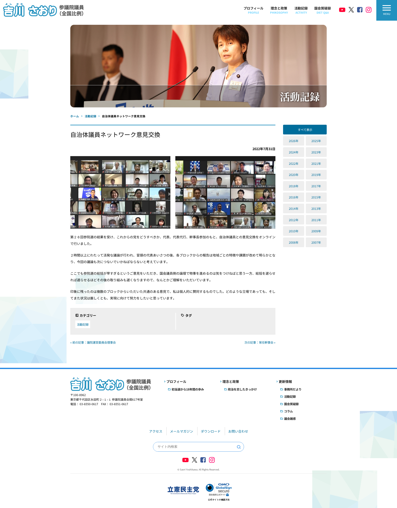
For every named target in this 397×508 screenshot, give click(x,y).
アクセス (155, 431)
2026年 (293, 141)
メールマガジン (181, 431)
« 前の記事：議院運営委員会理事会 (93, 342)
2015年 (316, 197)
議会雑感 (290, 418)
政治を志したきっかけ (242, 389)
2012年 (293, 220)
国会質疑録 (322, 10)
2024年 (293, 152)
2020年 (293, 174)
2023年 (316, 152)
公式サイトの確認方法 (219, 500)
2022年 (293, 163)
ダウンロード (211, 431)
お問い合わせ (238, 431)
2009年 (316, 231)
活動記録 (301, 10)
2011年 (316, 220)
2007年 (316, 242)
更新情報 (285, 381)
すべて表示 (305, 129)
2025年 (316, 141)
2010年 (293, 231)
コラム (288, 411)
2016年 (293, 197)
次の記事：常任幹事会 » (259, 342)
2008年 (293, 242)
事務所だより (292, 389)
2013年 (316, 208)
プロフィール (253, 10)
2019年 (316, 174)
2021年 (316, 163)
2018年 (293, 186)
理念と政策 (279, 10)
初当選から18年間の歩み (188, 389)
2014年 (293, 208)
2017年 (316, 186)
